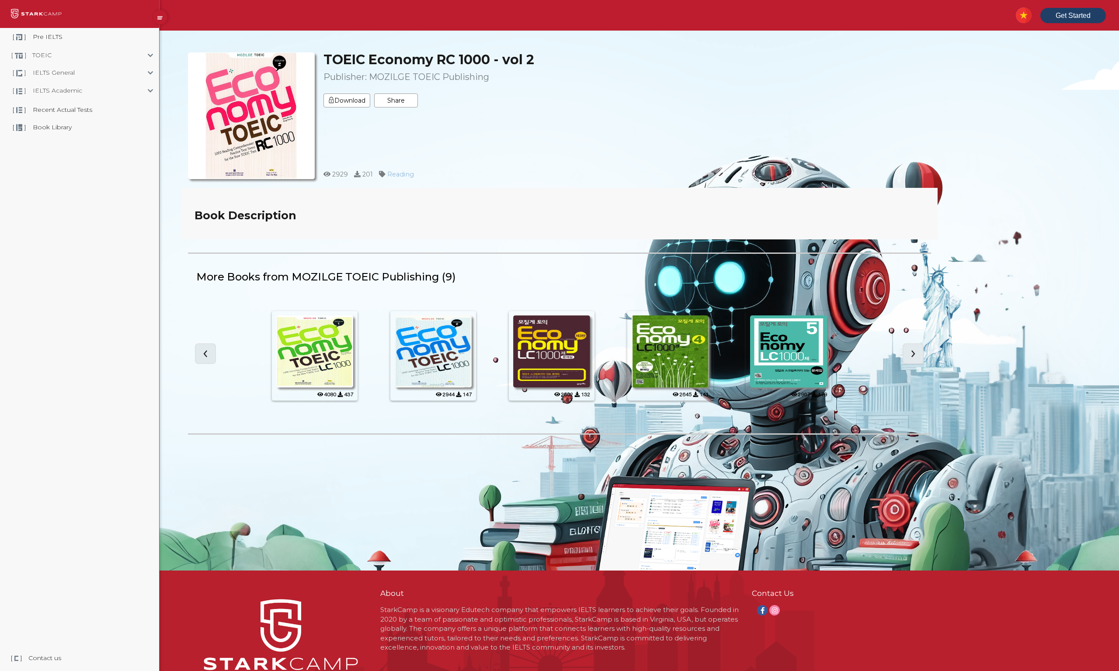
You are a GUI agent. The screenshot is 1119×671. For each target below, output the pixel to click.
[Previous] (205, 353)
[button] (115, 55)
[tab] (115, 55)
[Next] (913, 353)
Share (396, 100)
